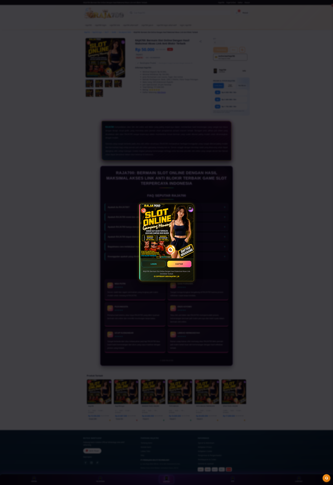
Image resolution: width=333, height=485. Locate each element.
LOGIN (154, 264)
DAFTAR (179, 264)
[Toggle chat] (326, 478)
